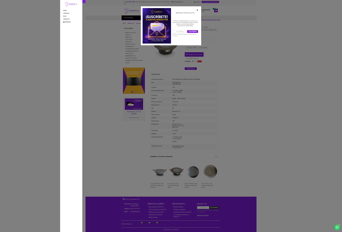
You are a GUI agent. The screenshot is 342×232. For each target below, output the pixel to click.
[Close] (197, 10)
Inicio (65, 10)
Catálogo (66, 13)
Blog (64, 16)
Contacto (66, 19)
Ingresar (67, 22)
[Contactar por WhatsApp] (337, 227)
